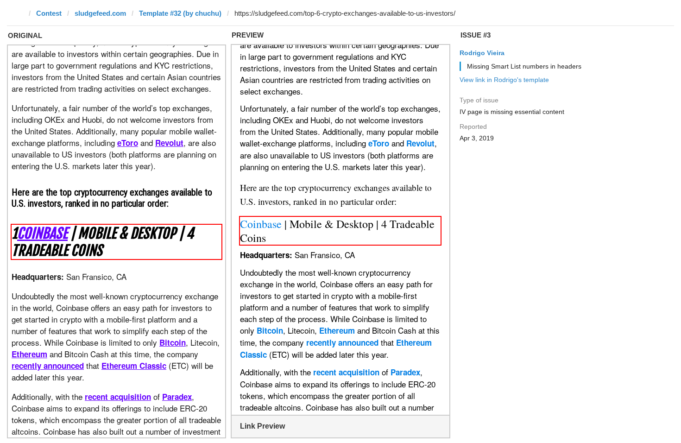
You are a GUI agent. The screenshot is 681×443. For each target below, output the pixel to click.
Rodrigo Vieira (482, 53)
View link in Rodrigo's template (504, 79)
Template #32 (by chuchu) (180, 13)
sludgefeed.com (100, 13)
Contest (49, 13)
